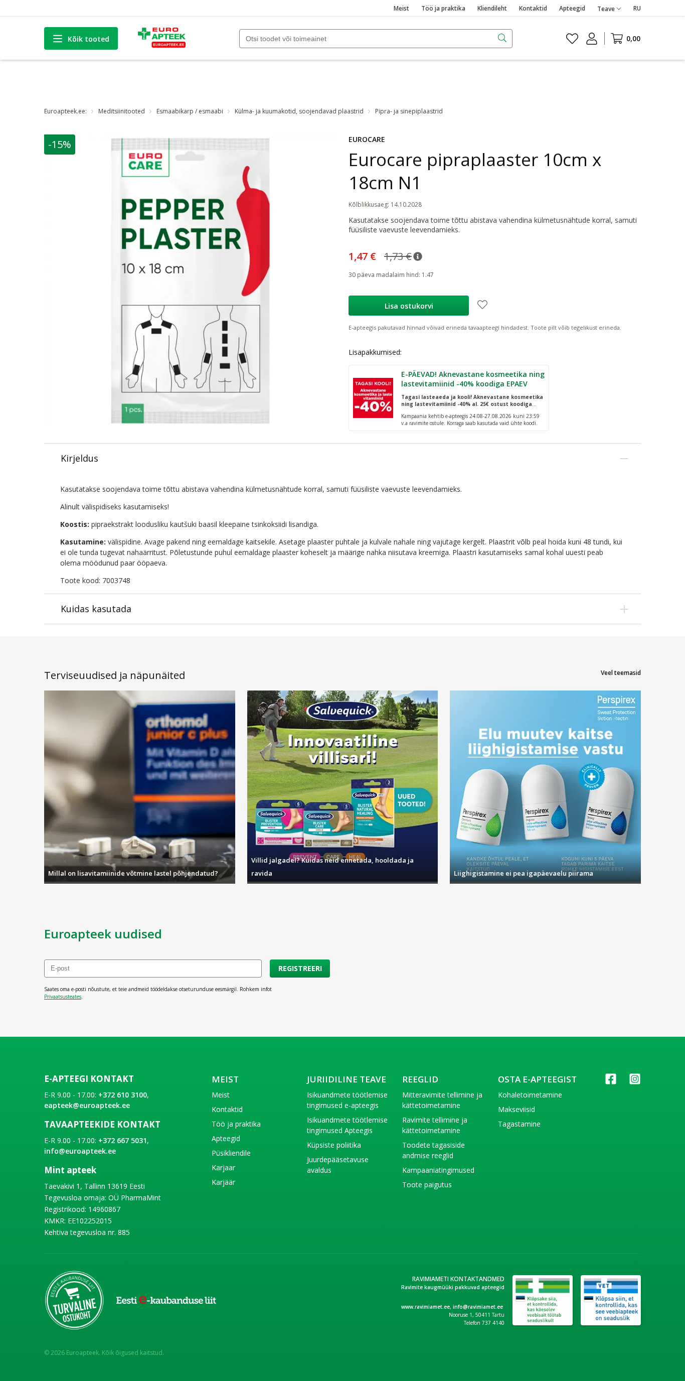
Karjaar (223, 1167)
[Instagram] (635, 1082)
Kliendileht (492, 8)
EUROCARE (367, 139)
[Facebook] (611, 1082)
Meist (401, 8)
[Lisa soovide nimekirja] (482, 306)
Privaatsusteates (62, 996)
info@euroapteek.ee (80, 1151)
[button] (418, 256)
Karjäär (223, 1182)
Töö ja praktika (443, 8)
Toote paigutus (427, 1184)
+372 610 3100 (122, 1094)
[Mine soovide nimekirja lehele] (572, 39)
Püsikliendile (231, 1153)
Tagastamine (519, 1124)
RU (637, 8)
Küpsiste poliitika (334, 1145)
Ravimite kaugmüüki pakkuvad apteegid (452, 1287)
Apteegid (572, 8)
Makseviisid (516, 1109)
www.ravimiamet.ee (425, 1306)
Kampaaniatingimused (438, 1170)
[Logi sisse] (592, 39)
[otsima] (503, 38)
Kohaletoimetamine (530, 1094)
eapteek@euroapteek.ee (87, 1105)
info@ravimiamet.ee (478, 1306)
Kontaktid (533, 8)
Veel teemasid (621, 672)
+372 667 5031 (122, 1140)
